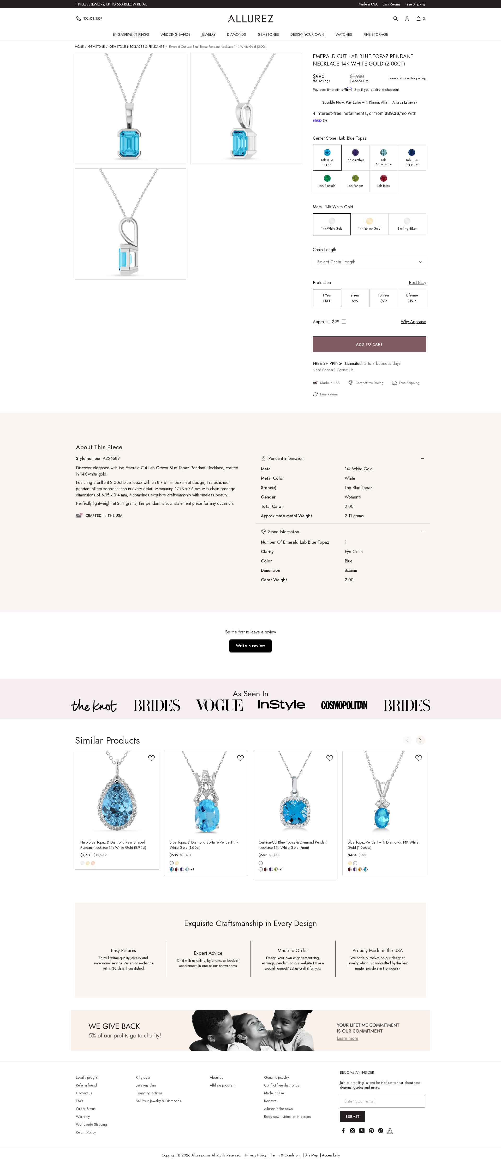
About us (216, 1077)
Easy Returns (391, 4)
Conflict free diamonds (281, 1085)
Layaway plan (146, 1085)
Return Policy (86, 1132)
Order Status (85, 1108)
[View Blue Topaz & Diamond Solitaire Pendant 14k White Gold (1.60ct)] (206, 792)
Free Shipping (415, 4)
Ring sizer (143, 1077)
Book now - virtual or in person (287, 1116)
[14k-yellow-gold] (88, 863)
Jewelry (209, 34)
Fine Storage (375, 34)
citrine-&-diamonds (360, 869)
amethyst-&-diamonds (182, 869)
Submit (352, 1116)
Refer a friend (86, 1085)
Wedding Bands (175, 34)
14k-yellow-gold (88, 863)
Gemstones (268, 34)
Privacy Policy (255, 1155)
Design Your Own (307, 34)
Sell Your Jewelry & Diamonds (158, 1100)
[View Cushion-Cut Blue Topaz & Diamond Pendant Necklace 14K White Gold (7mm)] (295, 792)
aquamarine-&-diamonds (187, 869)
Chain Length (324, 250)
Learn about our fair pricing (407, 78)
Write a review (250, 646)
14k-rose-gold (93, 863)
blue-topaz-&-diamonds (172, 869)
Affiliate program (222, 1085)
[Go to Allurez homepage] (250, 18)
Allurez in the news (278, 1108)
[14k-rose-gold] (93, 863)
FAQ (79, 1100)
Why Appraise (413, 322)
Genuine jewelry (276, 1077)
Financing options (149, 1093)
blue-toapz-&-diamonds (261, 869)
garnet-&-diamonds (177, 869)
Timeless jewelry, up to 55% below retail (111, 4)
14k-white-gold (82, 863)
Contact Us (345, 369)
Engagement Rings (131, 34)
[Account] (407, 18)
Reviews (270, 1100)
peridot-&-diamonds (276, 869)
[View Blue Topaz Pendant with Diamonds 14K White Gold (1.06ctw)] (384, 792)
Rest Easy (417, 283)
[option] (327, 158)
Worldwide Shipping (91, 1124)
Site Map (311, 1155)
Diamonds (236, 34)
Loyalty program (88, 1077)
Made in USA (368, 4)
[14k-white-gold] (82, 863)
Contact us (84, 1093)
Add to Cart (369, 344)
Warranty (83, 1116)
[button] (343, 458)
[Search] (395, 18)
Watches (344, 34)
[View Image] (94, 705)
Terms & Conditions (286, 1155)
